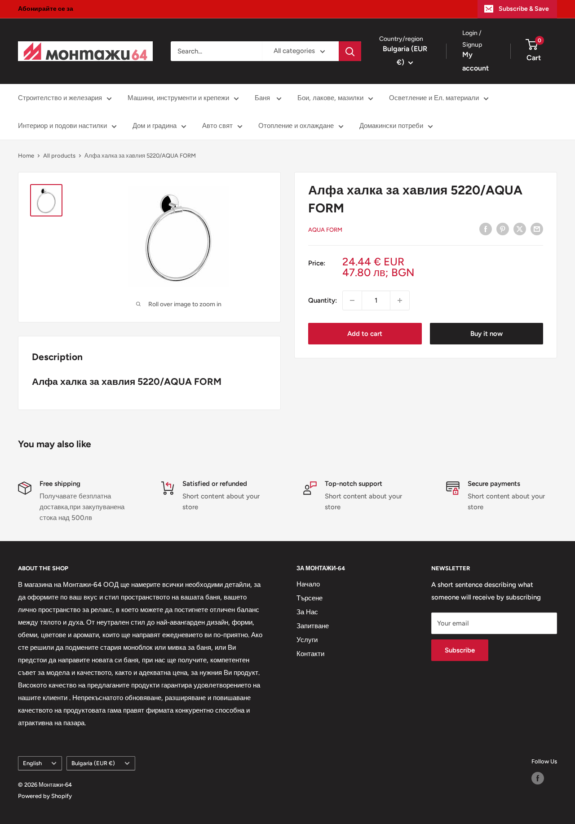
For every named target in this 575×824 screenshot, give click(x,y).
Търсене (309, 598)
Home (26, 155)
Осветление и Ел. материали (434, 98)
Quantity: (322, 300)
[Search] (350, 51)
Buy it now (486, 334)
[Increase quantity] (399, 300)
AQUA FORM (325, 229)
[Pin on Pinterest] (502, 228)
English (32, 763)
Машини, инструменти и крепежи (178, 98)
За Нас (307, 612)
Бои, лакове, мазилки (330, 98)
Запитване (312, 626)
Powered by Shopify (45, 796)
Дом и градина (155, 126)
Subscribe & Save (524, 9)
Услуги (307, 640)
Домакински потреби (391, 126)
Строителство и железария (60, 98)
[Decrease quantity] (352, 300)
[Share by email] (537, 228)
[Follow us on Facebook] (537, 778)
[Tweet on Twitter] (519, 228)
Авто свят (217, 126)
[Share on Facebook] (485, 228)
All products (59, 155)
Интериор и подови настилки (62, 126)
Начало (308, 584)
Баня (263, 98)
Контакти (310, 654)
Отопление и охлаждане (296, 126)
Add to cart (364, 334)
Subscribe (460, 650)
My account (475, 62)
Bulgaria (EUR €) (93, 763)
